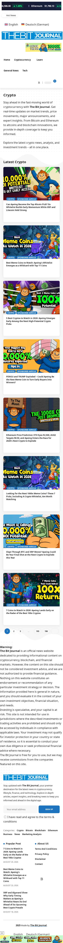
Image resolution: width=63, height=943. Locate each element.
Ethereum (53, 830)
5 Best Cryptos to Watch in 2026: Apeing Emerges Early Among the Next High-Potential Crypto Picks (30, 321)
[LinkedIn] (30, 82)
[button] (58, 15)
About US (43, 843)
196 (46, 631)
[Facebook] (13, 82)
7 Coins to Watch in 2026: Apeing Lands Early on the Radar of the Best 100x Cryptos (30, 612)
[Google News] (21, 82)
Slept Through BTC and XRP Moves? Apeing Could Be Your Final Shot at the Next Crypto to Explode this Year (31, 554)
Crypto (10, 199)
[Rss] (38, 82)
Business (7, 834)
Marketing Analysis (31, 834)
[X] (17, 82)
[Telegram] (34, 82)
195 (37, 631)
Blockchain (40, 830)
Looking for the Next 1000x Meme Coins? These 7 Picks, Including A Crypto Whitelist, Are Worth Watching (30, 496)
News (17, 834)
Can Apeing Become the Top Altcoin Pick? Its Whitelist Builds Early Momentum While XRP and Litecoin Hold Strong (30, 207)
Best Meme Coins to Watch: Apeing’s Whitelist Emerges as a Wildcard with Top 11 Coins (36, 15)
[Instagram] (26, 82)
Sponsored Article (26, 199)
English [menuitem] (13, 24)
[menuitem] (11, 24)
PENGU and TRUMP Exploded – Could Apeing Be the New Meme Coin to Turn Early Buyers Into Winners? (30, 379)
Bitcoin (29, 830)
